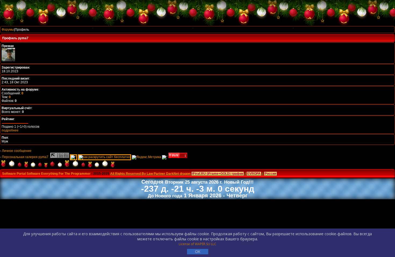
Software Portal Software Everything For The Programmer (46, 174)
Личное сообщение (16, 151)
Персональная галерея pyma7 (25, 157)
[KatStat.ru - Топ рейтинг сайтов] (165, 157)
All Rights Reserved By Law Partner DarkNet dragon (150, 174)
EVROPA (254, 174)
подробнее (10, 130)
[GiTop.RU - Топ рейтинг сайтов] (177, 157)
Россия (270, 174)
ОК (197, 251)
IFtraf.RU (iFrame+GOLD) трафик (217, 174)
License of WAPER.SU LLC (197, 244)
